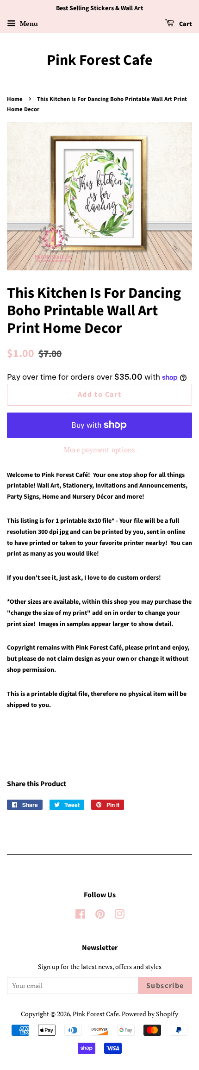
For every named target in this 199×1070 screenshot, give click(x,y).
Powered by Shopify (150, 1013)
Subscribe (165, 986)
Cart (185, 24)
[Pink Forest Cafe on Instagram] (119, 915)
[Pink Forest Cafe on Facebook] (80, 915)
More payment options (99, 449)
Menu (28, 23)
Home (15, 99)
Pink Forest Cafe (100, 60)
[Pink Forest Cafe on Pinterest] (100, 915)
